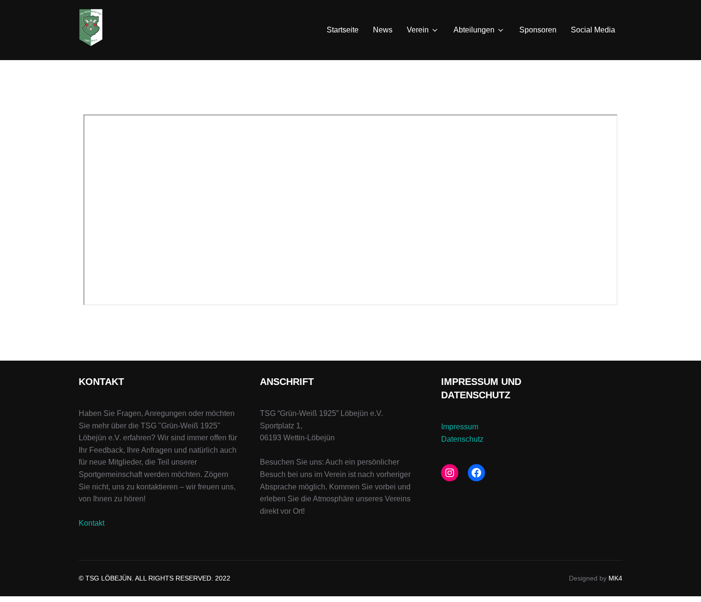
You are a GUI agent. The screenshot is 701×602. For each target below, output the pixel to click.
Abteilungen (474, 30)
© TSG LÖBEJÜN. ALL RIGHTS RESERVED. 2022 (154, 578)
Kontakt (91, 523)
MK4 (615, 578)
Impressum (459, 427)
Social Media (593, 30)
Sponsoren (538, 30)
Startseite (343, 30)
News (382, 30)
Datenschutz (462, 439)
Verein (418, 30)
